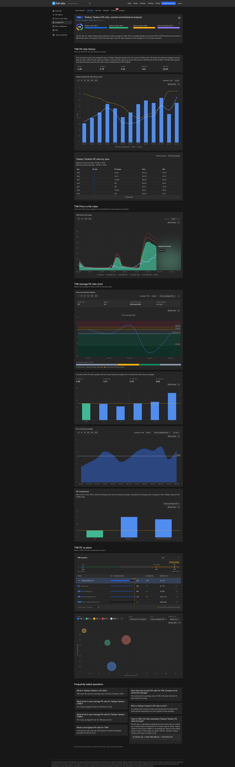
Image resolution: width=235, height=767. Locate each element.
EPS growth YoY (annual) (137, 619)
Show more (129, 197)
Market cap (173, 619)
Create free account (168, 3)
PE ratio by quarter (174, 156)
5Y (85, 80)
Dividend (106, 10)
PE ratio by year (161, 156)
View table (172, 84)
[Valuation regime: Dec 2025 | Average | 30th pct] (107, 365)
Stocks (135, 3)
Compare (122, 10)
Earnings (98, 10)
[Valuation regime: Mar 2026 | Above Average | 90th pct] (128, 365)
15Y (92, 80)
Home (129, 3)
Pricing (158, 3)
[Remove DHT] (176, 591)
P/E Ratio (90, 10)
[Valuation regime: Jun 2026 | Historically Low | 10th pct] (149, 365)
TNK (79, 17)
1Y (78, 80)
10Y (88, 80)
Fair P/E (166, 219)
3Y (81, 80)
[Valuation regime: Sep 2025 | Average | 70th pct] (86, 365)
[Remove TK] (176, 586)
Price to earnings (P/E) (167, 296)
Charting (150, 3)
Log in (180, 3)
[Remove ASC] (176, 596)
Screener (143, 3)
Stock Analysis (80, 10)
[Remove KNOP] (176, 602)
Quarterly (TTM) (168, 80)
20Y (96, 80)
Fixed (173, 219)
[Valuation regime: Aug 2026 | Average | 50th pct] (170, 365)
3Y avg (175, 432)
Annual (177, 80)
